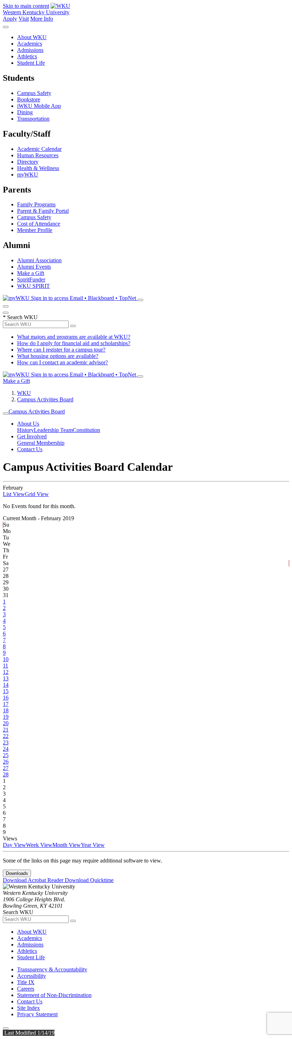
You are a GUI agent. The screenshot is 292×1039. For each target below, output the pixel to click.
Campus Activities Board (45, 399)
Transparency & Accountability (52, 969)
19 (6, 717)
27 (6, 768)
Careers (25, 989)
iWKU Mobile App (39, 106)
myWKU (27, 175)
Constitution (86, 430)
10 (6, 659)
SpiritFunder (31, 279)
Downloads (17, 873)
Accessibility (31, 976)
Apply (10, 19)
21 (6, 730)
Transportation (33, 119)
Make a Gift (30, 273)
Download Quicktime (89, 880)
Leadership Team (53, 430)
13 (6, 678)
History (25, 430)
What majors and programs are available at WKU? (73, 337)
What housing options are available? (57, 356)
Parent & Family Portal (43, 211)
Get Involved (32, 436)
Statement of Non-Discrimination (54, 995)
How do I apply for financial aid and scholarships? (73, 343)
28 (6, 774)
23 (6, 742)
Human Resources (37, 155)
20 (6, 723)
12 (6, 672)
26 (6, 762)
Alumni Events (34, 267)
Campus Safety (34, 93)
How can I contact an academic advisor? (62, 362)
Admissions (30, 50)
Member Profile (34, 230)
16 (6, 698)
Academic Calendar (39, 149)
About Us (28, 424)
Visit (24, 19)
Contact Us (29, 449)
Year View (93, 845)
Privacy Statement (37, 1014)
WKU (24, 393)
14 (6, 685)
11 (5, 666)
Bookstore (28, 99)
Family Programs (36, 204)
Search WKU (20, 317)
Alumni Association (39, 260)
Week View (39, 845)
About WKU (32, 37)
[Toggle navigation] (6, 413)
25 (6, 755)
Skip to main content (26, 6)
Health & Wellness (38, 168)
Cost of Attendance (38, 224)
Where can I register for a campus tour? (61, 350)
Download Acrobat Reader (34, 880)
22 (6, 736)
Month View (66, 845)
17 (6, 704)
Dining (25, 112)
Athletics (27, 56)
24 (6, 749)
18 (6, 710)
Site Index (28, 1008)
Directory (27, 162)
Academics (29, 44)
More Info (41, 19)
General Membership (40, 443)
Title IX (26, 982)
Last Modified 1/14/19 (28, 1033)
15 (6, 691)
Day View (14, 845)
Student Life (31, 63)
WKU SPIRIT (33, 286)
